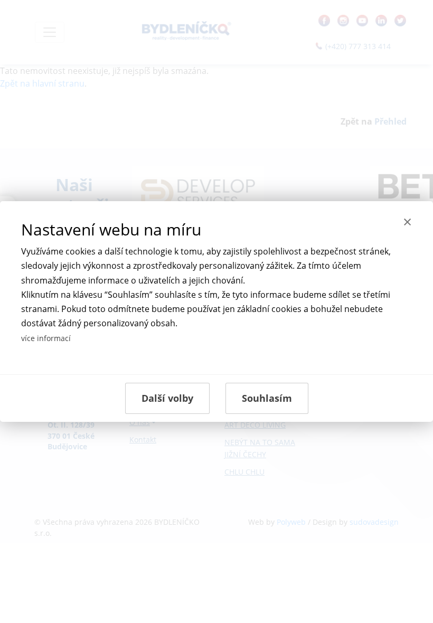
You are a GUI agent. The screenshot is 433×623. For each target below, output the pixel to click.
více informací (46, 338)
